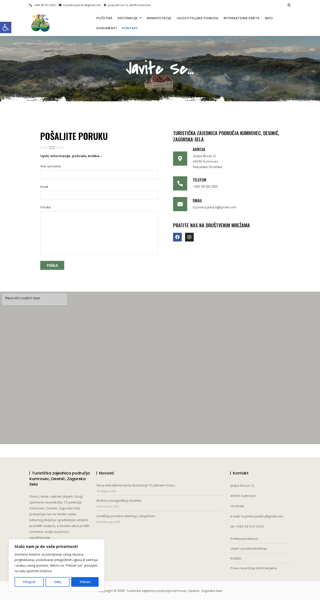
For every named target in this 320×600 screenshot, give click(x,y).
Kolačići (235, 558)
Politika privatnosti (244, 538)
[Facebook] (177, 237)
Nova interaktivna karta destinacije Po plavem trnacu (135, 485)
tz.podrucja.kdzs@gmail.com (82, 5)
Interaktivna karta (242, 18)
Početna (104, 18)
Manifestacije (159, 18)
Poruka (45, 207)
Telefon (199, 180)
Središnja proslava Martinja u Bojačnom (125, 516)
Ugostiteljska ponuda (197, 18)
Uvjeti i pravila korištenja (248, 548)
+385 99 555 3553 (44, 5)
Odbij (57, 582)
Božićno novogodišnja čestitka (118, 500)
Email (44, 186)
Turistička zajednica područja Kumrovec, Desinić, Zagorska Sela (226, 136)
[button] (5, 27)
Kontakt (130, 28)
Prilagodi (29, 582)
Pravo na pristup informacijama (253, 568)
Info (269, 18)
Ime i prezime (50, 166)
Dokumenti (106, 28)
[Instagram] (189, 237)
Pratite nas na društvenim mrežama (211, 225)
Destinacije (128, 18)
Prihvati (85, 582)
